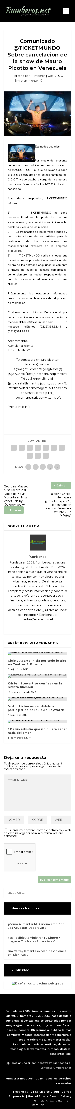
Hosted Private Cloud (43, 1096)
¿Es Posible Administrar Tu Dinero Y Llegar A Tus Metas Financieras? (34, 939)
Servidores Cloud (47, 1091)
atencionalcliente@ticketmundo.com (30, 322)
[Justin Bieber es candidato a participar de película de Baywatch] (37, 699)
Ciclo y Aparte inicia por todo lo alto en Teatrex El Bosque (37, 662)
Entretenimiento (26, 80)
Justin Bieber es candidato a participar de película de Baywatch (36, 708)
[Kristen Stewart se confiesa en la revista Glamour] (37, 676)
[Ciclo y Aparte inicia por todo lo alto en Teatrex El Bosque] (37, 653)
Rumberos (37, 76)
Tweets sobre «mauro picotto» (37, 359)
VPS (29, 1091)
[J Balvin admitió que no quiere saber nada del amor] (37, 721)
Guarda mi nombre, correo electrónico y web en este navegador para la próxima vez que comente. (37, 833)
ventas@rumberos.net (56, 1067)
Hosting (18, 1091)
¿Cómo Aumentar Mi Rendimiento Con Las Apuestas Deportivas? (36, 926)
